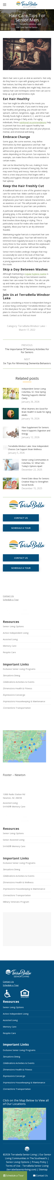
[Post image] (12, 395)
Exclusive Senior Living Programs (19, 668)
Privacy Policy (39, 1162)
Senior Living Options (13, 626)
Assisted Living (10, 639)
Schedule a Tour (11, 599)
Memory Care (9, 645)
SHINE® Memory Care (14, 846)
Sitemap (43, 1169)
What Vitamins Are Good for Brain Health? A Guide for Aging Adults (36, 411)
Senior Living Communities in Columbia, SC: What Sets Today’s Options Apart (35, 462)
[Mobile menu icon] (4, 4)
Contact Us (8, 596)
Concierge (14, 694)
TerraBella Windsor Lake (31, 326)
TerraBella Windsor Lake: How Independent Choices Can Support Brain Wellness (28, 448)
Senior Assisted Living (13, 839)
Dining (11, 675)
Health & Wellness (18, 882)
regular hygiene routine (35, 274)
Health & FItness (17, 688)
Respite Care (9, 652)
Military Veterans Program (16, 901)
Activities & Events (18, 681)
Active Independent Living (16, 632)
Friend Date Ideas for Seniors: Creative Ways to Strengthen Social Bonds (35, 481)
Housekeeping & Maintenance (24, 701)
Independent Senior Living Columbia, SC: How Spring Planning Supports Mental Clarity (34, 393)
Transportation (17, 707)
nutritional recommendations (32, 122)
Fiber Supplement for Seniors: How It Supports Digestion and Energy (36, 430)
